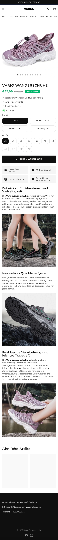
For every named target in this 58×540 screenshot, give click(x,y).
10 (40, 75)
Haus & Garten (37, 16)
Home (5, 16)
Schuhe (14, 16)
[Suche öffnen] (48, 9)
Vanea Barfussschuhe (32, 530)
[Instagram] (31, 535)
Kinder (49, 16)
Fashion (23, 16)
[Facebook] (26, 535)
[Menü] (3, 9)
